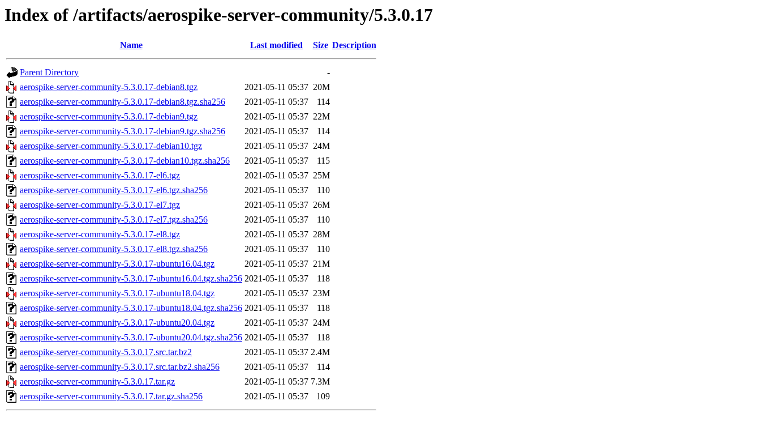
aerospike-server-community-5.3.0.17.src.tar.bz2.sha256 (120, 367)
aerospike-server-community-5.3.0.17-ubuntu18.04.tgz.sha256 (131, 308)
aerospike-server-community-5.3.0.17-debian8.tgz (108, 87)
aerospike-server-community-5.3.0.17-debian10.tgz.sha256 (125, 160)
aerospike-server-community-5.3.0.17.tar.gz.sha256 (111, 396)
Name (131, 45)
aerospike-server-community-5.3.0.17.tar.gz (97, 381)
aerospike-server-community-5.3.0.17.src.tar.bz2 (106, 352)
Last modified (276, 45)
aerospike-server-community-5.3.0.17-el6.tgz (100, 175)
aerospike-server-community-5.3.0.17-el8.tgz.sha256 (114, 249)
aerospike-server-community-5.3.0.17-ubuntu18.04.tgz (117, 293)
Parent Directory (49, 72)
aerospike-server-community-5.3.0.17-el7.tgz (100, 205)
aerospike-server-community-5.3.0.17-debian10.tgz (111, 146)
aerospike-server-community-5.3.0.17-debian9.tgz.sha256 (122, 131)
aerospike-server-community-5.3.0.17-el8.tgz (100, 234)
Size (320, 45)
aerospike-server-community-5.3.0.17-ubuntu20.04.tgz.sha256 (131, 337)
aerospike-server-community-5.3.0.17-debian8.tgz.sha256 (122, 101)
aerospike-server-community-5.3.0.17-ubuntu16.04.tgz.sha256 (131, 278)
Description (354, 45)
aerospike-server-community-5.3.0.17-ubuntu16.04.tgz (117, 263)
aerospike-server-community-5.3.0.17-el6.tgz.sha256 (114, 190)
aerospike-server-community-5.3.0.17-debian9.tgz (108, 116)
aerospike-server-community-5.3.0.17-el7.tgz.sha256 (114, 219)
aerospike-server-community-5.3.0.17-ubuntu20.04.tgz (117, 322)
